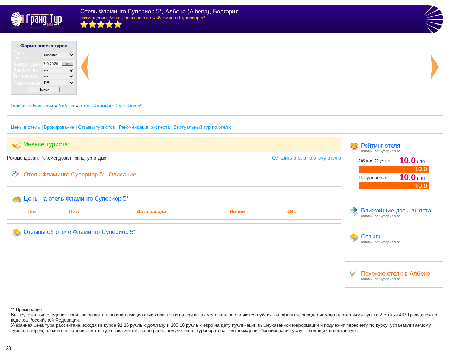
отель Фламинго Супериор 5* (110, 105)
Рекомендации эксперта (144, 127)
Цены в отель (25, 127)
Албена (66, 105)
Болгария (43, 105)
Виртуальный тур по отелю (203, 127)
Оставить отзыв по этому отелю (306, 158)
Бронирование (59, 127)
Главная (19, 105)
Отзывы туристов (96, 127)
